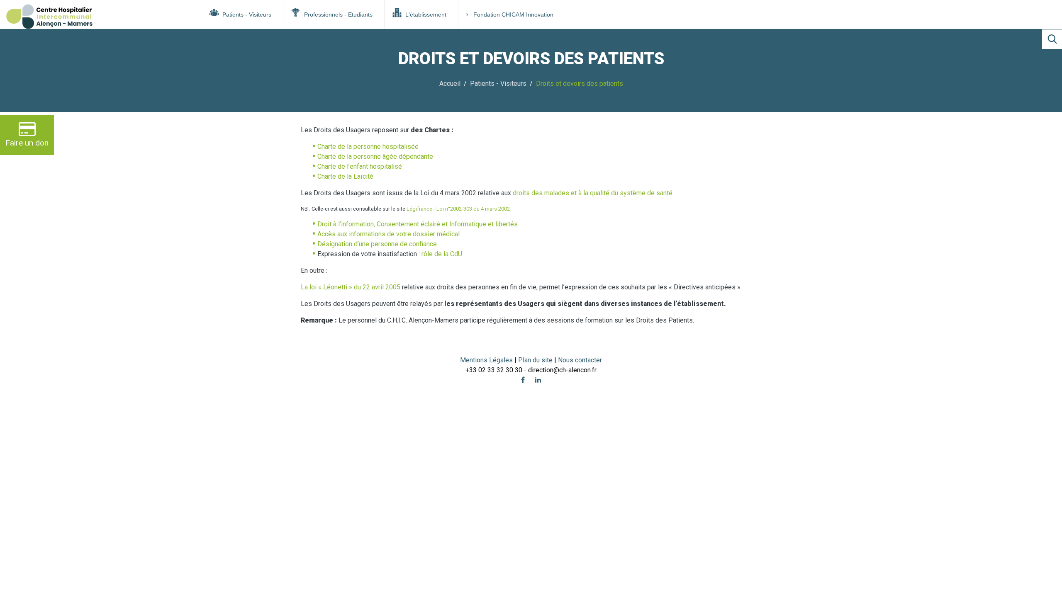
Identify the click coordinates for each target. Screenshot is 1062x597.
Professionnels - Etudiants (337, 14)
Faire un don (27, 143)
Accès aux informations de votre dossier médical (388, 234)
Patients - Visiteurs (246, 14)
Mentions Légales (486, 360)
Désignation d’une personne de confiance (377, 244)
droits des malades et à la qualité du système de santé (592, 193)
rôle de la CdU (441, 254)
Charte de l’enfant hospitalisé (359, 166)
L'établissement (425, 14)
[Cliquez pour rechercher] (1052, 39)
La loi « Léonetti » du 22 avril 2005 (350, 287)
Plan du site (536, 360)
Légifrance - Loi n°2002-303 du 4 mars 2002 (458, 209)
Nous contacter (580, 360)
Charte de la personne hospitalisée (368, 146)
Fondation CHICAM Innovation (513, 14)
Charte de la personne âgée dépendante (375, 156)
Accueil (449, 83)
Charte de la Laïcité (345, 176)
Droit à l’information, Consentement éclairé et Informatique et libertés (417, 224)
